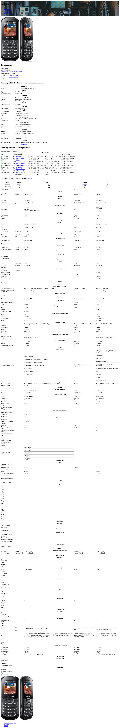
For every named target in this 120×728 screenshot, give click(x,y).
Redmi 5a (84, 184)
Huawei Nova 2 (20, 163)
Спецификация (8, 10)
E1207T (19, 184)
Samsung (21, 71)
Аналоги (6, 13)
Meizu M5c (19, 167)
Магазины (7, 9)
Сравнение (7, 15)
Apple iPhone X (20, 161)
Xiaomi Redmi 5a (20, 158)
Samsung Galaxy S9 (21, 165)
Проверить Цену (13, 75)
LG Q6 (18, 160)
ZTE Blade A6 (20, 170)
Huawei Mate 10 (20, 172)
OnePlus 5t (19, 156)
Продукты (3, 71)
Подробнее (24, 144)
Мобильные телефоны (13, 71)
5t (48, 184)
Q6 (107, 184)
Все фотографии (5, 70)
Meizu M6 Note (20, 169)
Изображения (7, 12)
